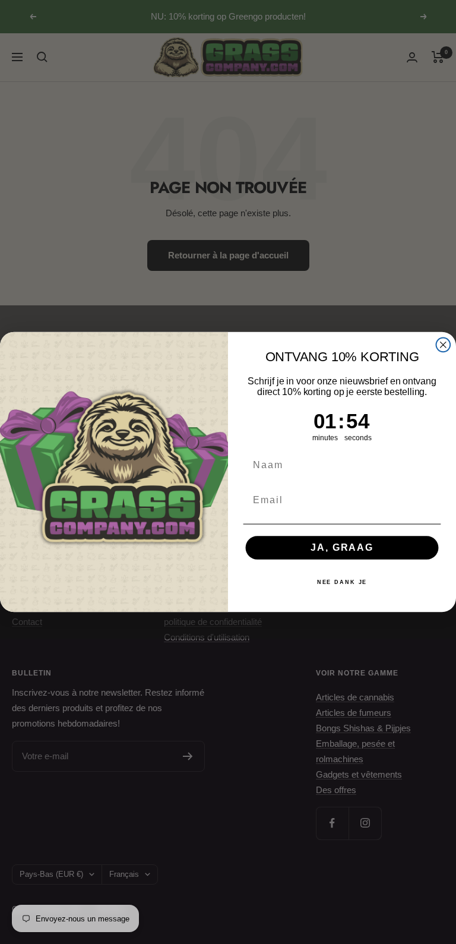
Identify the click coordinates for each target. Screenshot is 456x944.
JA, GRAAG (342, 547)
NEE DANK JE (342, 583)
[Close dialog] (443, 345)
